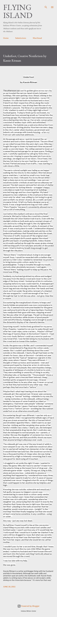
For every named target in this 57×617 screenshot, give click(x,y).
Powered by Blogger (30, 606)
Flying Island (17, 11)
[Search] (45, 4)
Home (5, 38)
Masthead (37, 38)
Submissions (20, 38)
